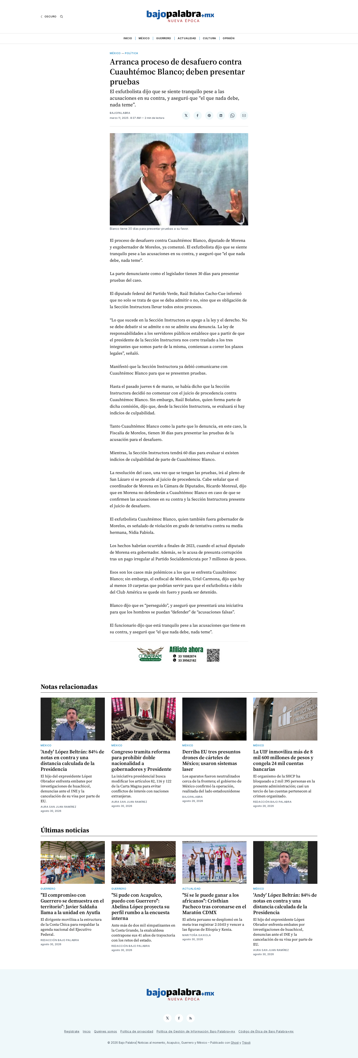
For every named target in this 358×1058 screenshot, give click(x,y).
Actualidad (187, 38)
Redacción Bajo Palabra (272, 801)
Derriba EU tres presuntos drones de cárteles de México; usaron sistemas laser (211, 760)
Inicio (127, 38)
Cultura (209, 38)
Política (131, 53)
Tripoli (246, 1042)
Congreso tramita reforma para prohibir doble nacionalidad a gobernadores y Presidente (141, 760)
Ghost (235, 1042)
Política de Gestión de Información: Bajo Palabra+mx (196, 1031)
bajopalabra (120, 112)
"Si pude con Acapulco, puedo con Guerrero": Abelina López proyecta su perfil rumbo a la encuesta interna (140, 906)
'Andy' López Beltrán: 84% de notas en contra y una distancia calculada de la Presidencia (72, 760)
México (144, 38)
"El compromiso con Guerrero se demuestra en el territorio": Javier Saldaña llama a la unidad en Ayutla (72, 903)
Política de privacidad (136, 1031)
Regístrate (72, 1031)
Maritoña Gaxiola (196, 935)
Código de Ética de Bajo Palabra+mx (266, 1031)
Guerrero (163, 38)
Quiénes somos (105, 1031)
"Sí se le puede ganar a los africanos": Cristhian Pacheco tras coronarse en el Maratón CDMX (214, 903)
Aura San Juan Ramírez (58, 806)
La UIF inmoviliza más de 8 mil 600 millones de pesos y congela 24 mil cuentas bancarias (283, 760)
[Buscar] (61, 16)
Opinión (229, 38)
